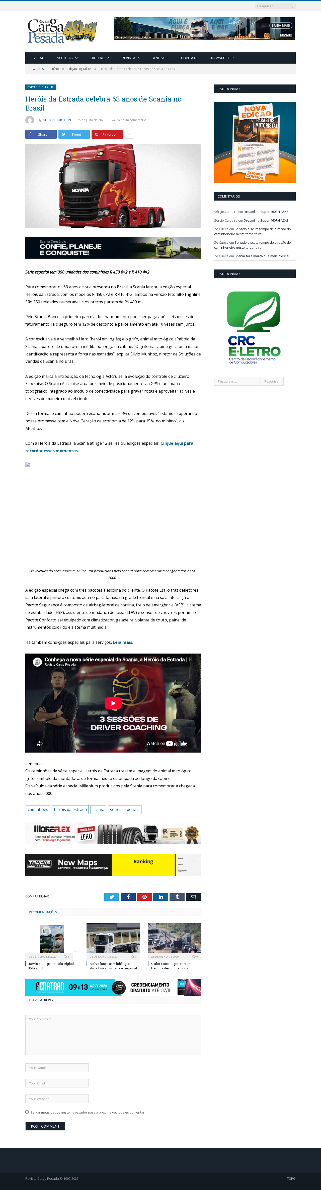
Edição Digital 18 (40, 87)
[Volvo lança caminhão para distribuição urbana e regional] (113, 940)
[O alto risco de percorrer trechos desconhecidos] (174, 940)
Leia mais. (123, 642)
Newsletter (222, 57)
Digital (97, 57)
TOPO (291, 1178)
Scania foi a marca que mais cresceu (262, 256)
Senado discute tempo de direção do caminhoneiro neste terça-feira (252, 231)
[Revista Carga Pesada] (63, 30)
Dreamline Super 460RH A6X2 (266, 211)
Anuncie (161, 57)
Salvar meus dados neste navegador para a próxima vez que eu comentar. (88, 1112)
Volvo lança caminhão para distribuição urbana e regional (113, 965)
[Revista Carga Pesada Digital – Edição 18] (52, 940)
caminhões (38, 809)
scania (98, 809)
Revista (128, 57)
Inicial (38, 57)
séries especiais (124, 809)
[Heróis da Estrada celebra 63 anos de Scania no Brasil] (113, 187)
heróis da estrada (70, 809)
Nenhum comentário (131, 120)
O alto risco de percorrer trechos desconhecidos (170, 965)
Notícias (64, 57)
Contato (189, 57)
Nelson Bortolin (57, 120)
